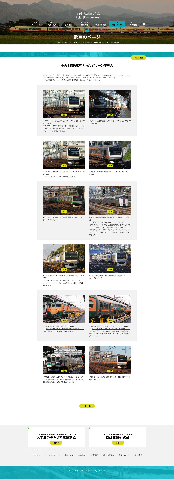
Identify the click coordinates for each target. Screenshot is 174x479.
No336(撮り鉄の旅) (78, 80)
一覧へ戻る (139, 58)
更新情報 (138, 455)
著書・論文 (68, 455)
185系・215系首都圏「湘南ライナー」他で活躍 (108, 222)
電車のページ (124, 455)
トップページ (38, 455)
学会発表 (82, 455)
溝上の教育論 (108, 455)
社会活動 (94, 455)
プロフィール (54, 455)
